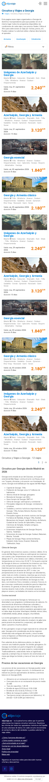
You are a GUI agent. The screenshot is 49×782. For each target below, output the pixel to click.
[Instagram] (11, 768)
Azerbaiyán (21, 39)
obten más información (25, 779)
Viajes (7, 14)
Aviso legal (6, 749)
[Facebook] (4, 768)
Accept (38, 779)
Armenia (7, 39)
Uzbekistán (36, 39)
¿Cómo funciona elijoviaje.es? (13, 738)
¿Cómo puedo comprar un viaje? (14, 740)
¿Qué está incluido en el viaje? (13, 743)
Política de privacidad (10, 752)
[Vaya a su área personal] (39, 4)
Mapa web (6, 754)
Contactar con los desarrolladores (15, 746)
